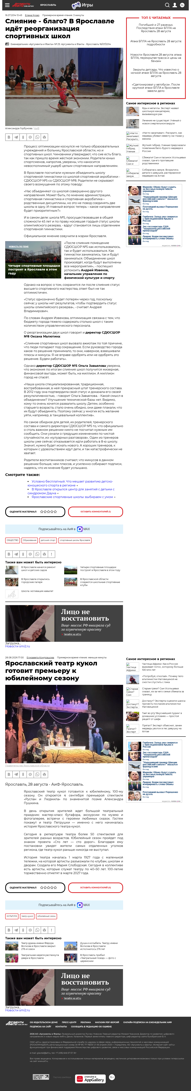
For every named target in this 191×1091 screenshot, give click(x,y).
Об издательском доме (44, 1022)
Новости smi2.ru (17, 646)
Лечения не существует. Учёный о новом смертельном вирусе (161, 122)
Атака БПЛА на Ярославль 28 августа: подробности (156, 43)
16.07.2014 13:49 (13, 15)
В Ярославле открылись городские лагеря (35, 580)
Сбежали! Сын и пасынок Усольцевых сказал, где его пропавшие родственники (164, 160)
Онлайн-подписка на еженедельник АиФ (147, 1022)
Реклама (86, 1022)
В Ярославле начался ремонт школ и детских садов (38, 569)
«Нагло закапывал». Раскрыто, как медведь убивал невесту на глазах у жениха (163, 135)
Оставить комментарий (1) (96, 512)
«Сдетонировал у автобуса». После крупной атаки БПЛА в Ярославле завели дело (156, 88)
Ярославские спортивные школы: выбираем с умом (72, 497)
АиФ (36, 128)
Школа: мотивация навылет (37, 591)
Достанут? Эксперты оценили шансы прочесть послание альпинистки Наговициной (163, 703)
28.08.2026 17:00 (14, 657)
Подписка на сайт (40, 1026)
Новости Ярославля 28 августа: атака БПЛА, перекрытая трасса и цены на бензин (155, 58)
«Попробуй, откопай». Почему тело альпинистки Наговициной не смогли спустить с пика (162, 679)
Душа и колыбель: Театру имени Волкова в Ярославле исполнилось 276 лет (99, 946)
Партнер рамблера (62, 1077)
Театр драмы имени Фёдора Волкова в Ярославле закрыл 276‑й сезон (38, 946)
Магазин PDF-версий (107, 1022)
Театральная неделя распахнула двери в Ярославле (40, 956)
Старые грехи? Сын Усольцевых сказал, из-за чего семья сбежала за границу (163, 691)
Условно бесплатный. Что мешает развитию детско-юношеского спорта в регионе (70, 483)
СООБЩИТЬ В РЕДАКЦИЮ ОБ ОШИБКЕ (91, 1026)
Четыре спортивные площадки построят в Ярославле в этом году (100, 569)
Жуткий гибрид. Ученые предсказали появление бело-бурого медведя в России (164, 148)
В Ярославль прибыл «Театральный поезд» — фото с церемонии (98, 958)
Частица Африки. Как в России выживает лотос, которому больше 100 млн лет (162, 666)
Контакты (61, 1026)
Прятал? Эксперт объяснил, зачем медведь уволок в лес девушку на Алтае (162, 728)
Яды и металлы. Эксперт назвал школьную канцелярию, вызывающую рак (160, 111)
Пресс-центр (69, 1022)
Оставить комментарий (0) (95, 887)
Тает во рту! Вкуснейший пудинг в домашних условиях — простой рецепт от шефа (162, 716)
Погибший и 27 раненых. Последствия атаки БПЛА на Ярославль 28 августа (156, 28)
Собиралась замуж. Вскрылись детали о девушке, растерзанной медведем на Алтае (161, 172)
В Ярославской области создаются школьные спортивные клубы (100, 582)
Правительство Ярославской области (27, 765)
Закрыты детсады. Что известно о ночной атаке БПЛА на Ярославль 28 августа (156, 73)
